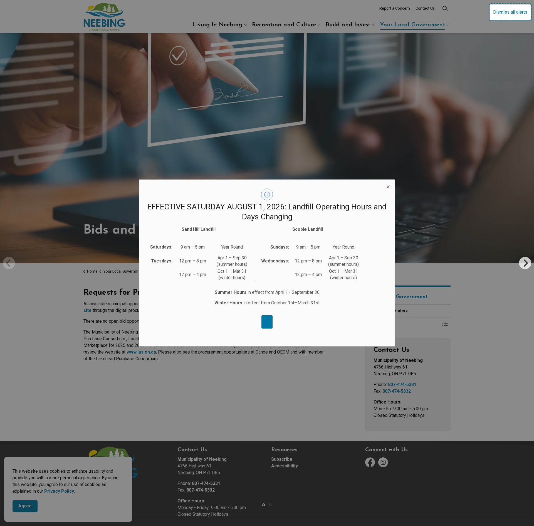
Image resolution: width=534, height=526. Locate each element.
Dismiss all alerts (510, 12)
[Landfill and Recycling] (267, 322)
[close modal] (388, 186)
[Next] (525, 263)
